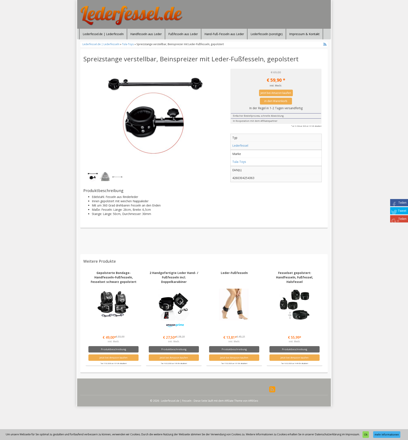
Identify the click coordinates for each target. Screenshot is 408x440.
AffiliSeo (253, 400)
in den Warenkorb (275, 101)
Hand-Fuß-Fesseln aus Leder (224, 34)
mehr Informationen (387, 434)
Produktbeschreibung (113, 349)
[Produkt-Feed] (272, 389)
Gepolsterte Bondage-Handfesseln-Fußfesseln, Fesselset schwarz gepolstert (113, 277)
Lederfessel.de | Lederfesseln (103, 34)
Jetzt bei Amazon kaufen (276, 93)
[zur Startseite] (131, 15)
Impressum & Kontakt (304, 34)
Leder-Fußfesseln (234, 273)
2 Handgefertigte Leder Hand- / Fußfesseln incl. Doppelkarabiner (174, 277)
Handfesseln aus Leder (146, 34)
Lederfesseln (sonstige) (267, 34)
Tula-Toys (128, 44)
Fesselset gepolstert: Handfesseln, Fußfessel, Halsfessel (294, 277)
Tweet (402, 211)
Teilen (402, 203)
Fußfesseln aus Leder (183, 34)
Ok (365, 434)
